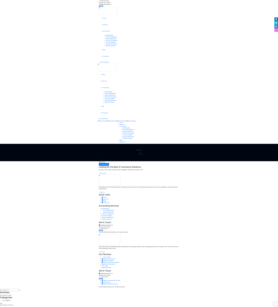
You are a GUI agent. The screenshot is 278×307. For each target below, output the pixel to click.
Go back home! (104, 164)
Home (140, 153)
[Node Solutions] (102, 121)
